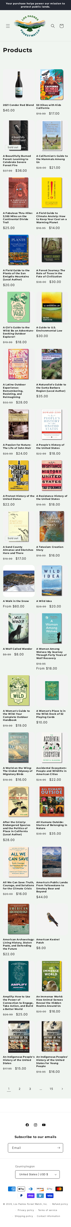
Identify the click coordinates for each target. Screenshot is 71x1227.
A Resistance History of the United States (51, 497)
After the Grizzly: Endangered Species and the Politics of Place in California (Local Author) (16, 828)
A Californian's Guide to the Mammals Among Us (52, 159)
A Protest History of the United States (19, 497)
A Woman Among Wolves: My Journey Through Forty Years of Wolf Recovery (51, 653)
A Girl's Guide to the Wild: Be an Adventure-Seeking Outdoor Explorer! (18, 332)
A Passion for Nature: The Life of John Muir (17, 446)
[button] (8, 26)
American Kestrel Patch (48, 941)
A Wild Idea (44, 601)
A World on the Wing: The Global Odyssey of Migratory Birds (18, 771)
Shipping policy (24, 1216)
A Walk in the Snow (16, 601)
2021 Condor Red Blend (18, 104)
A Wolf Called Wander (17, 648)
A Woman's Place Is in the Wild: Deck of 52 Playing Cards (51, 713)
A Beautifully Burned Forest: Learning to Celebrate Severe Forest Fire (17, 160)
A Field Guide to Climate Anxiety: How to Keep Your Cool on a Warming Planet (51, 218)
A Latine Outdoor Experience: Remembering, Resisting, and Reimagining (14, 390)
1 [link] (9, 1089)
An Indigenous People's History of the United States (19, 1059)
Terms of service (47, 1210)
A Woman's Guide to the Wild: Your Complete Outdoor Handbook (16, 715)
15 (51, 1088)
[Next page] (62, 1088)
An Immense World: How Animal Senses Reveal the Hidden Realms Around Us (49, 1001)
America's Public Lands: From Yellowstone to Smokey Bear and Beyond (52, 887)
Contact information (48, 1216)
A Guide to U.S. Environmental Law (49, 329)
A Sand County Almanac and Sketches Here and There (18, 550)
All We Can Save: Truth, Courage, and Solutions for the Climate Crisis (18, 885)
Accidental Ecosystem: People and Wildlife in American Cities (51, 771)
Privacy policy (26, 1210)
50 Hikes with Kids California (48, 106)
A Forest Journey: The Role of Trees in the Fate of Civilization (50, 273)
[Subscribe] (58, 1147)
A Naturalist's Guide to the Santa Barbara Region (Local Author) (51, 387)
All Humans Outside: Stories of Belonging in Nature (51, 825)
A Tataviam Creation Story (49, 548)
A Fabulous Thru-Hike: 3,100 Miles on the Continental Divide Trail (18, 218)
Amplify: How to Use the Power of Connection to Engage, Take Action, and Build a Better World (18, 1002)
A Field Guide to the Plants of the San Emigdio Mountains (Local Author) (16, 275)
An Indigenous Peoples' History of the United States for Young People (52, 1061)
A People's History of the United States (50, 446)
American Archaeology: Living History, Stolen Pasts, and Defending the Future (18, 944)
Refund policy (60, 1204)
